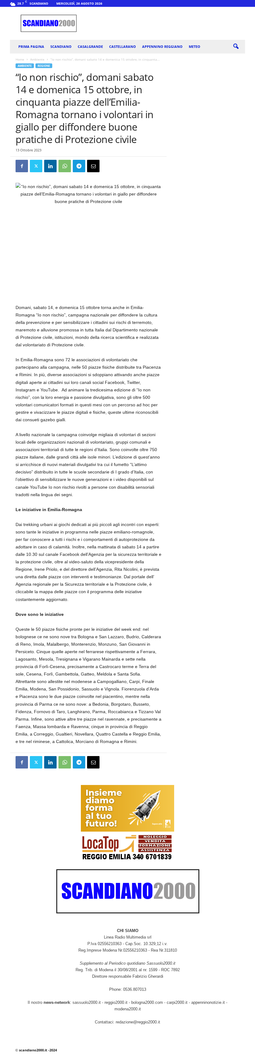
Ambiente (37, 59)
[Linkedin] (50, 166)
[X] (36, 166)
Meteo (194, 46)
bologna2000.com (147, 1002)
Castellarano (122, 46)
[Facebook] (22, 166)
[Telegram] (79, 166)
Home (20, 59)
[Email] (93, 166)
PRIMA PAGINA (31, 46)
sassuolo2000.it (86, 1002)
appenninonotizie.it (208, 1002)
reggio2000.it (116, 1002)
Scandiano (61, 46)
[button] (236, 46)
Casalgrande (90, 46)
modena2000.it (127, 1009)
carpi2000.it (177, 1002)
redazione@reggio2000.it (138, 1022)
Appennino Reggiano (162, 46)
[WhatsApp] (64, 166)
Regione (44, 66)
